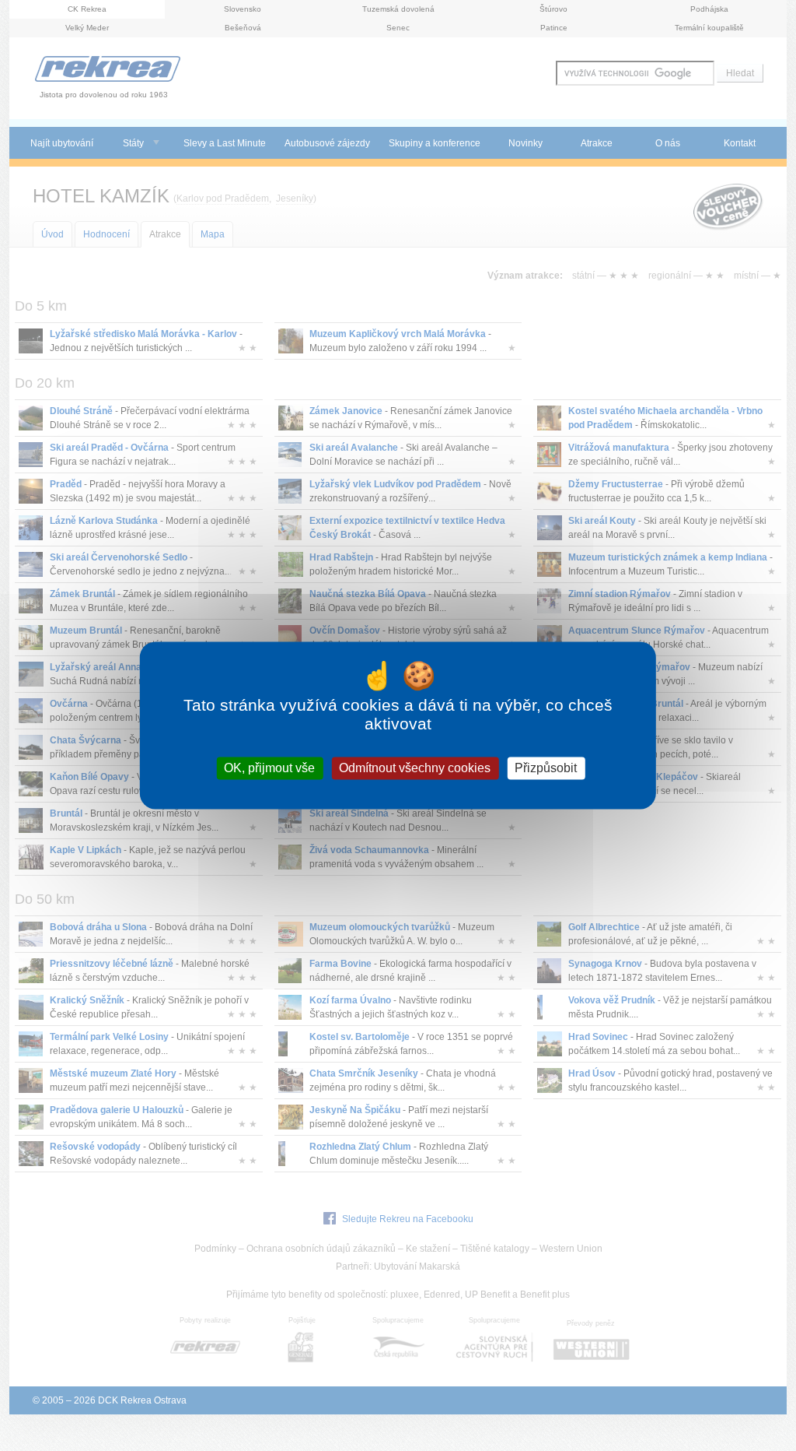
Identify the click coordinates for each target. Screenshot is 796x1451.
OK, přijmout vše (269, 768)
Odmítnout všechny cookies (415, 768)
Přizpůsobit (546, 768)
